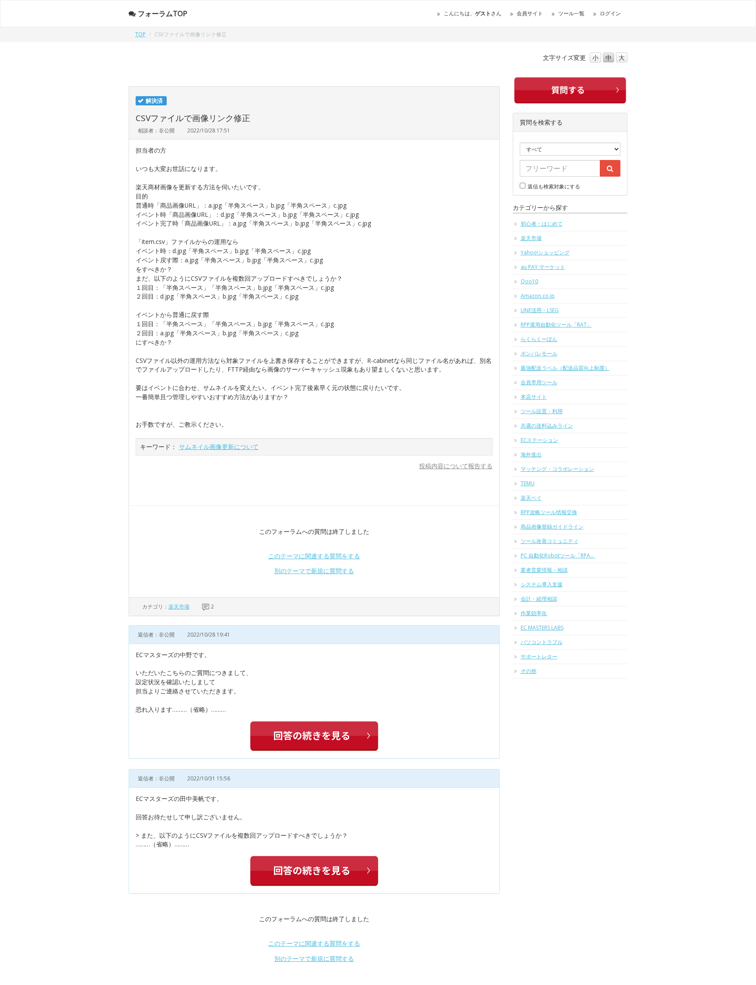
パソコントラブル (542, 642)
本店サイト (534, 396)
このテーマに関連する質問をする (314, 556)
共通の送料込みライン (547, 425)
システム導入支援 (542, 584)
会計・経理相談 (539, 598)
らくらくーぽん (539, 339)
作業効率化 (534, 613)
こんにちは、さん (472, 13)
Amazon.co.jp (538, 295)
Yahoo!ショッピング (545, 252)
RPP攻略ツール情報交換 (549, 512)
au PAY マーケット (543, 267)
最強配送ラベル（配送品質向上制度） (565, 368)
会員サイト (530, 13)
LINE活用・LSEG (540, 310)
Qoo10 (529, 281)
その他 (528, 671)
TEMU (528, 483)
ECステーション (539, 440)
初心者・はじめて (542, 223)
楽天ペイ (531, 497)
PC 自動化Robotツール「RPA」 (558, 555)
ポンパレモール (539, 353)
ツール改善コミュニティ (549, 541)
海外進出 (531, 454)
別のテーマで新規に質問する (314, 571)
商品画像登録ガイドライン (552, 526)
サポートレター (539, 656)
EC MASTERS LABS (542, 627)
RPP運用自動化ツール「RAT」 (556, 324)
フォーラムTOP (162, 13)
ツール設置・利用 (542, 411)
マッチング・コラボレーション (557, 469)
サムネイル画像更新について (219, 446)
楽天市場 (178, 606)
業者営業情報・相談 (544, 570)
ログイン (610, 13)
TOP (140, 34)
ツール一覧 (571, 13)
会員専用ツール (539, 382)
